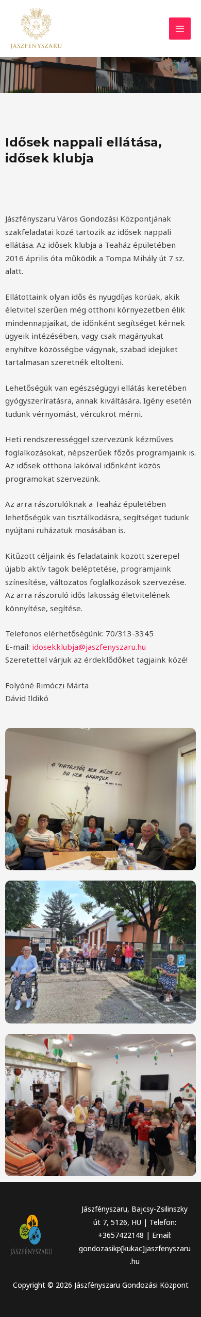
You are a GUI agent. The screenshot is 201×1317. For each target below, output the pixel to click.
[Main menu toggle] (180, 28)
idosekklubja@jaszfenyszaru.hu (89, 647)
